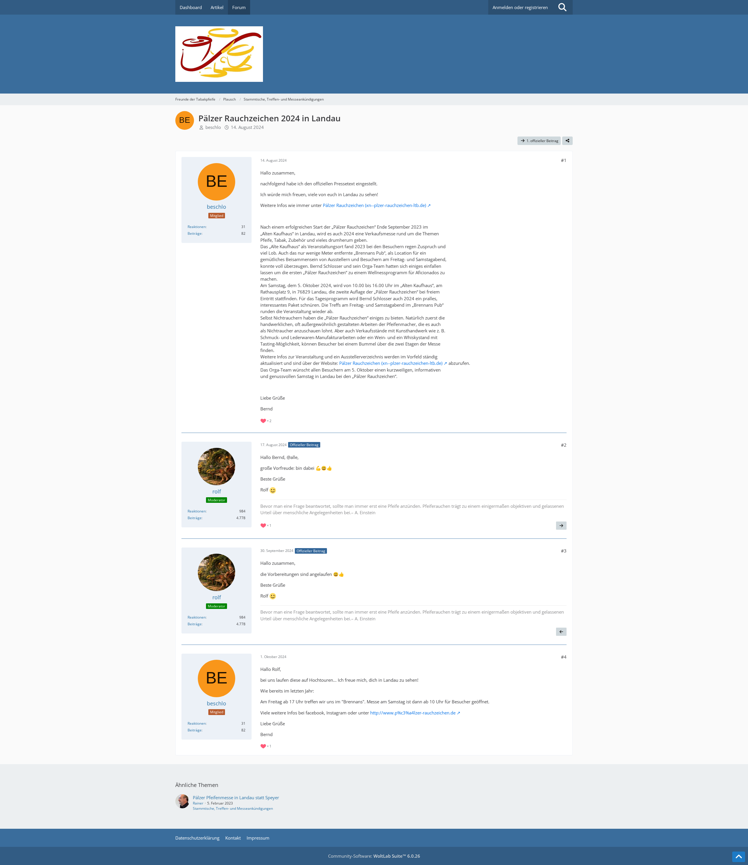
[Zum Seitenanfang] (738, 857)
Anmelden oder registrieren (520, 7)
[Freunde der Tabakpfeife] (374, 54)
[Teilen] (567, 141)
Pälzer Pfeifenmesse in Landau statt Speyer (236, 797)
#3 (564, 551)
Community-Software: (374, 856)
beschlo (213, 127)
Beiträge (195, 233)
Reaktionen (197, 226)
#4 (564, 657)
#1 (564, 160)
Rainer (198, 803)
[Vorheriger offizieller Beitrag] (561, 632)
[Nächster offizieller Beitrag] (561, 526)
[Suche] (562, 7)
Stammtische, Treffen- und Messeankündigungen (233, 808)
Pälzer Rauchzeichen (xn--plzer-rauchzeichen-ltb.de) (374, 205)
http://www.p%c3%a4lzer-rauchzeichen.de (413, 713)
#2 (564, 445)
